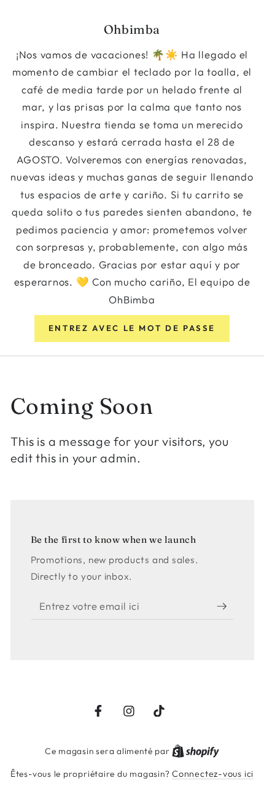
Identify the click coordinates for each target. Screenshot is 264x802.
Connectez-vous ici (213, 773)
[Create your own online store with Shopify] (195, 751)
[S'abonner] (225, 606)
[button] (132, 328)
